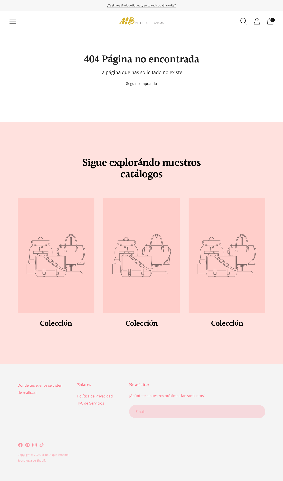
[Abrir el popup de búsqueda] (243, 21)
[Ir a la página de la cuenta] (257, 21)
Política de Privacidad (95, 396)
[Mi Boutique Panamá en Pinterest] (27, 445)
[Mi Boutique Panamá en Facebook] (20, 445)
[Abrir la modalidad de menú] (13, 21)
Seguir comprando (141, 83)
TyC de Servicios (90, 403)
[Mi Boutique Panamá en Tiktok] (41, 445)
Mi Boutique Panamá (55, 455)
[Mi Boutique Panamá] (141, 21)
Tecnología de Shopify (32, 460)
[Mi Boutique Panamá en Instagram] (34, 445)
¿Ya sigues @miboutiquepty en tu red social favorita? (141, 5)
